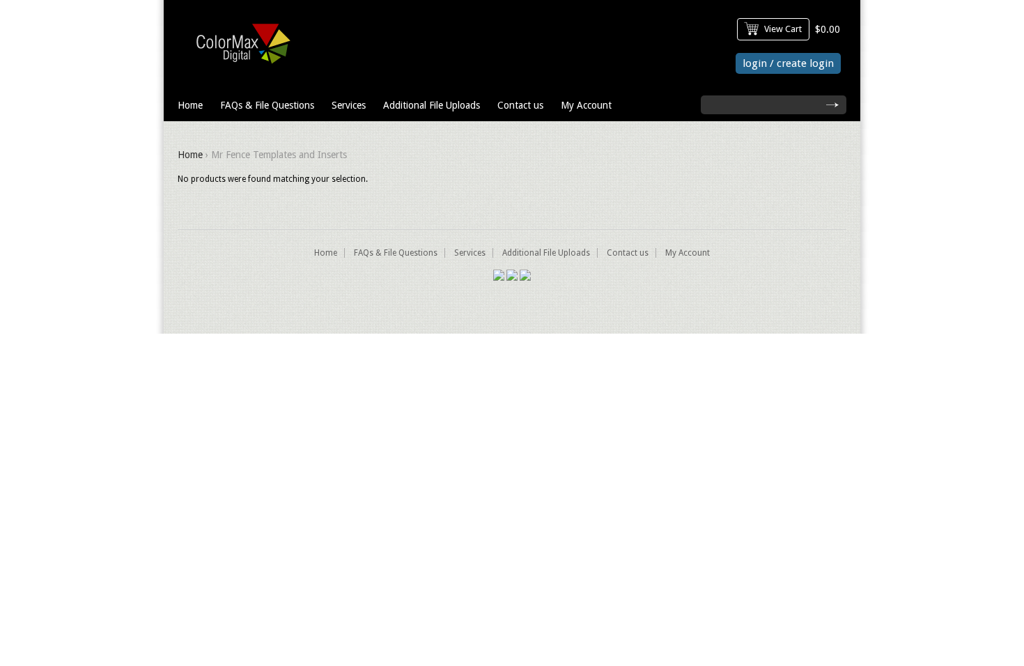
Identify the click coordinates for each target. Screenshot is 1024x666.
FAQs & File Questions (267, 105)
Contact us (520, 105)
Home (190, 105)
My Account (586, 105)
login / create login (788, 63)
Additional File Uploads (431, 105)
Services (349, 105)
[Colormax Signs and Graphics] (240, 67)
